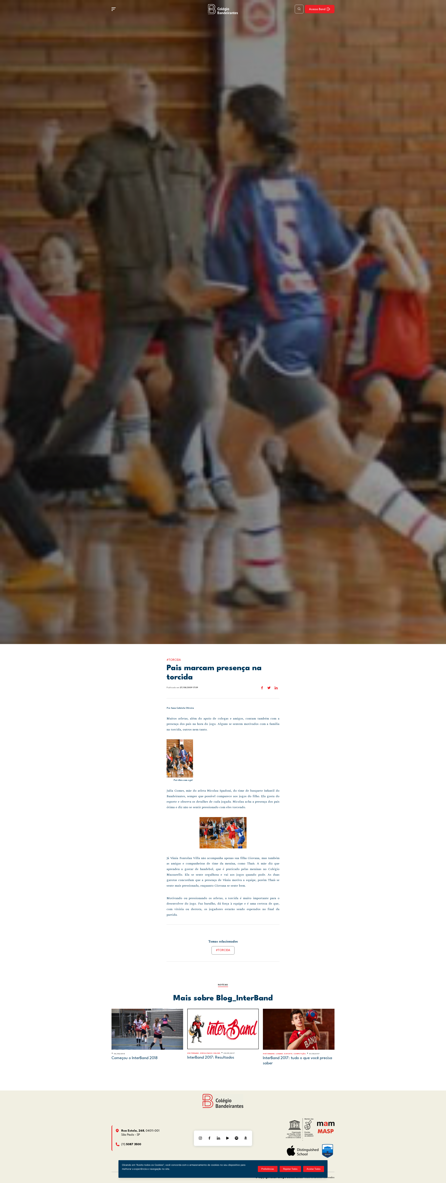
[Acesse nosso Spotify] (236, 1138)
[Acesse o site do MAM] (325, 1125)
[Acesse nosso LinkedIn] (218, 1138)
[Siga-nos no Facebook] (209, 1138)
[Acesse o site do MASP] (325, 1131)
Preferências (267, 1169)
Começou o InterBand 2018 (135, 1058)
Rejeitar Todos (290, 1169)
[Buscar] (299, 9)
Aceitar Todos (314, 1169)
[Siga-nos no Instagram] (200, 1138)
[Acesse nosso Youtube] (227, 1138)
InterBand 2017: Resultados (210, 1057)
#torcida (223, 950)
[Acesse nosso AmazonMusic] (245, 1138)
